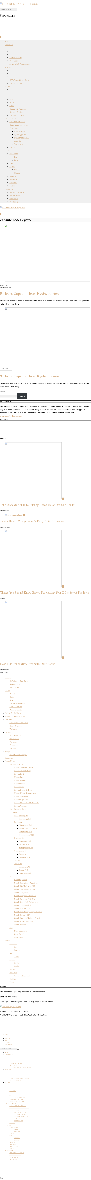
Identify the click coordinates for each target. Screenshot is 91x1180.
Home (7, 41)
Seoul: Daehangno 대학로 (24, 889)
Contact (8, 1045)
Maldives (13, 182)
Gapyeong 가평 (25, 841)
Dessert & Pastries (17, 109)
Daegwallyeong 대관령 (28, 829)
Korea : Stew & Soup (22, 771)
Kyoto (17, 170)
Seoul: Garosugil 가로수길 (24, 899)
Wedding (13, 202)
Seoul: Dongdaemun (22, 893)
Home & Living (16, 57)
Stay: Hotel (18, 937)
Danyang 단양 (25, 819)
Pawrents (13, 198)
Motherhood (15, 195)
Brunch (12, 99)
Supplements (15, 83)
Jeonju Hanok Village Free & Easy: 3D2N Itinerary (32, 521)
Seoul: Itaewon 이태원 (23, 909)
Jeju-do (17, 141)
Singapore (9, 758)
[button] (18, 1049)
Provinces (13, 128)
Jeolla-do (18, 144)
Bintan (17, 160)
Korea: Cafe (19, 787)
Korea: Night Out (21, 800)
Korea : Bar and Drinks (23, 768)
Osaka (17, 173)
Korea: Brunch (20, 780)
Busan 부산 (23, 854)
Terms (7, 1042)
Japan (12, 166)
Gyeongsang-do (21, 138)
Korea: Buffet (19, 784)
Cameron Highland (22, 976)
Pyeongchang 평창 (26, 835)
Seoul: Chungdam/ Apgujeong (26, 883)
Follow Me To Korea (13, 713)
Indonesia (13, 154)
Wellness (13, 61)
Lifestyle (9, 45)
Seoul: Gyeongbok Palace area (26, 902)
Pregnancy (13, 745)
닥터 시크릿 (14, 688)
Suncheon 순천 (25, 873)
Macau (12, 176)
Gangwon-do (20, 131)
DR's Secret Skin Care (18, 681)
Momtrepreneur (16, 192)
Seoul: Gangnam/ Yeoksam (25, 896)
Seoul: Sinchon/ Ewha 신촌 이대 (27, 918)
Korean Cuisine (16, 112)
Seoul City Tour (20, 880)
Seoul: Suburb (20, 925)
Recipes (8, 752)
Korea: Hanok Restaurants (25, 793)
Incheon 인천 (24, 845)
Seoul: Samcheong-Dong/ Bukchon (28, 912)
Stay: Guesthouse (21, 931)
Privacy (8, 1040)
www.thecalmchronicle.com (11, 416)
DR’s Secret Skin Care (19, 80)
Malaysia (13, 179)
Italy (11, 163)
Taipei (12, 186)
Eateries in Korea (17, 122)
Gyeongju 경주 (24, 857)
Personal (9, 189)
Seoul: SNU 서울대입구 (23, 921)
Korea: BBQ (19, 774)
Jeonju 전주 (23, 870)
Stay (11, 928)
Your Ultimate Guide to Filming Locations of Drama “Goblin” (38, 505)
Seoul (12, 147)
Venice (16, 957)
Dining (8, 86)
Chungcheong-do (21, 816)
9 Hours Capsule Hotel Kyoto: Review (30, 294)
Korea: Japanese (21, 796)
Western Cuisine (16, 115)
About (7, 1038)
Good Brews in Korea (18, 125)
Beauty (8, 67)
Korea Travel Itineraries (15, 716)
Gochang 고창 (24, 867)
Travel (8, 150)
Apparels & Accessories (19, 64)
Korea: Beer (19, 777)
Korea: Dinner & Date (23, 790)
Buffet (12, 102)
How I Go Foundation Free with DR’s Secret (27, 664)
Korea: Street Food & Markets (26, 803)
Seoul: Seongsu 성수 (22, 915)
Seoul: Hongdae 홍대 (22, 905)
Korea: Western (20, 806)
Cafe (11, 106)
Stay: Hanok (19, 934)
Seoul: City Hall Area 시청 (25, 886)
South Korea (10, 118)
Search (2, 391)
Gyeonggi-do (20, 134)
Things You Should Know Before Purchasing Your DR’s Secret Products (44, 592)
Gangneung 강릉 (25, 832)
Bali (16, 157)
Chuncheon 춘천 (25, 825)
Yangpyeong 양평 (26, 848)
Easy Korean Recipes (18, 755)
